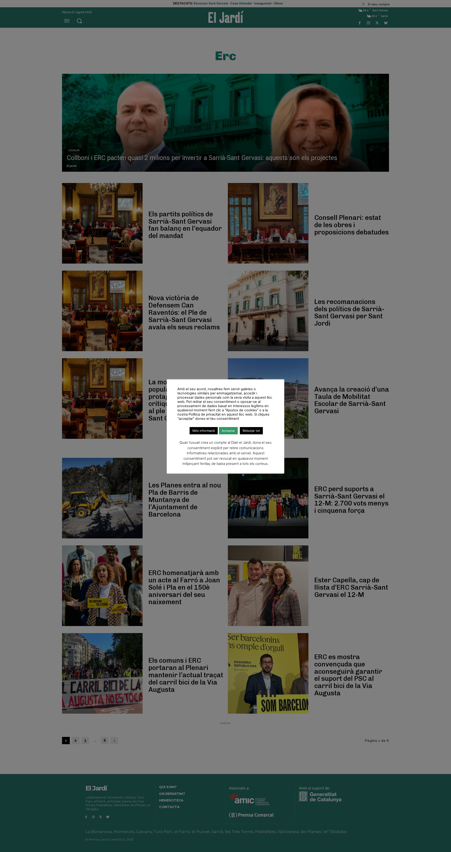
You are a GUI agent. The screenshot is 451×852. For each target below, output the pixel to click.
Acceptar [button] (228, 430)
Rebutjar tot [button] (251, 430)
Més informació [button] (203, 430)
